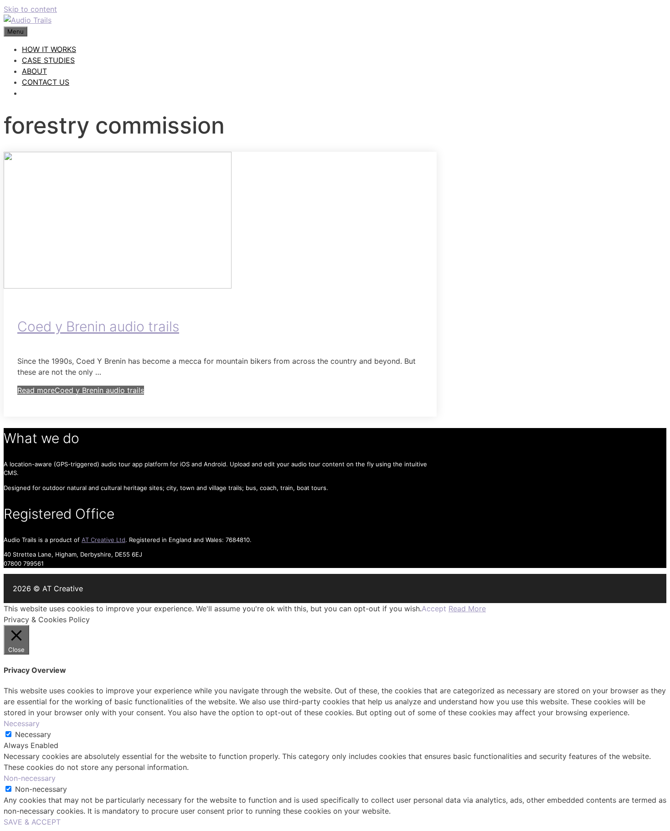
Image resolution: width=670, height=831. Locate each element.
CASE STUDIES (48, 60)
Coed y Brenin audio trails (98, 326)
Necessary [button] (22, 723)
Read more (80, 390)
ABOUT (34, 71)
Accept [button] (434, 608)
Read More (467, 608)
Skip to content (30, 9)
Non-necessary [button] (30, 778)
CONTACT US (45, 82)
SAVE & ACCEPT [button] (32, 821)
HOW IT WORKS (49, 49)
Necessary (33, 734)
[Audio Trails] (28, 20)
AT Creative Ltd (103, 539)
